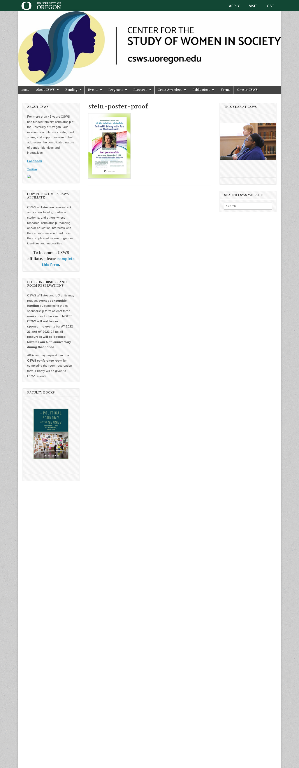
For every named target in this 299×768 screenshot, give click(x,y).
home (25, 90)
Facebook (34, 161)
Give (270, 5)
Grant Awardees (170, 90)
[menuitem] (237, 5)
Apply (234, 5)
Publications (201, 90)
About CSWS (45, 90)
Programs (116, 90)
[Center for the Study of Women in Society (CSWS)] (149, 48)
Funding (71, 90)
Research (140, 90)
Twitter (32, 169)
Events (93, 90)
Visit (253, 5)
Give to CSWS (247, 90)
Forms (225, 90)
